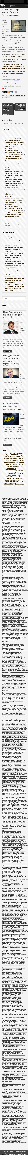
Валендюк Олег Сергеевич (10, 580)
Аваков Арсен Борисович (20, 501)
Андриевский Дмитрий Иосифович (13, 510)
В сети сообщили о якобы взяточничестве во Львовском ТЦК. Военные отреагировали (14, 166)
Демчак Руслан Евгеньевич (13, 647)
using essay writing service (12, 284)
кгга (21, 478)
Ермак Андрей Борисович (13, 677)
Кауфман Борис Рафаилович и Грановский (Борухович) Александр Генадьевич (14, 726)
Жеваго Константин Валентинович (11, 686)
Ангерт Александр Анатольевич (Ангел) (14, 508)
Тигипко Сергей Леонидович (11, 1024)
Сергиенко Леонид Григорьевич (12, 988)
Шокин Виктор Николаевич (14, 1118)
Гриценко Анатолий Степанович (14, 635)
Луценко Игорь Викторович (10, 822)
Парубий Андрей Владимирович (15, 909)
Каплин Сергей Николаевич (18, 722)
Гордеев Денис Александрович (11, 628)
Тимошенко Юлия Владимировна (14, 1024)
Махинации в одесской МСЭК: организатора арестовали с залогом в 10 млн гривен (14, 214)
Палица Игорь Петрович (19, 907)
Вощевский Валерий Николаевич (12, 595)
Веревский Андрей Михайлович (12, 584)
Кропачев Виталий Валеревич (18, 773)
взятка (15, 476)
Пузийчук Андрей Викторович (12, 945)
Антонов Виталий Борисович (11, 513)
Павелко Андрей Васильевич (11, 902)
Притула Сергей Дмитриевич (11, 939)
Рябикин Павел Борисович (16, 965)
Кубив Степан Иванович (17, 780)
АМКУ (6, 453)
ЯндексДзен (6, 83)
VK (18, 81)
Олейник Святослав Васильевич (12, 888)
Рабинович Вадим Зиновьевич (11, 950)
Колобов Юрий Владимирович (14, 750)
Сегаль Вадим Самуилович (10, 980)
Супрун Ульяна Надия (9, 1010)
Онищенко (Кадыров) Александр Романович (12, 893)
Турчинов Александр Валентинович (13, 1045)
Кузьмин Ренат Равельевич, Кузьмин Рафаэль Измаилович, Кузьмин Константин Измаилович (13, 784)
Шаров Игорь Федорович (9, 1100)
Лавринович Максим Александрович (14, 800)
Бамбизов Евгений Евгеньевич (11, 532)
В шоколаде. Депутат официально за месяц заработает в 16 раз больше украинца (15, 273)
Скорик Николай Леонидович (14, 988)
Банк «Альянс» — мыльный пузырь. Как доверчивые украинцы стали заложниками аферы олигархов (13, 66)
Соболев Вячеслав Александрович (11, 996)
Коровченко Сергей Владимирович (11, 759)
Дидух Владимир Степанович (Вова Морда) (11, 660)
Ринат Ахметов (18, 471)
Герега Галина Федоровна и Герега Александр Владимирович (13, 612)
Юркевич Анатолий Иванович (11, 1127)
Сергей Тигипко (6, 97)
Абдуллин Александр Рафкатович (14, 498)
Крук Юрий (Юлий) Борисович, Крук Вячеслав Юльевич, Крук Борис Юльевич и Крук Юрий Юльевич (14, 776)
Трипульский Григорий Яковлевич (13, 1037)
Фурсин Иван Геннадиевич (19, 1068)
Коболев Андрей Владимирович (11, 741)
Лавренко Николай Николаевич (13, 798)
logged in (10, 123)
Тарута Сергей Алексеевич (10, 1020)
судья (17, 484)
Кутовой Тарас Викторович (10, 794)
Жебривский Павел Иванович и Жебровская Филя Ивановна (14, 685)
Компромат (8, 464)
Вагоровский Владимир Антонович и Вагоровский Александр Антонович (13, 576)
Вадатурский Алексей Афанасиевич (13, 578)
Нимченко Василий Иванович (11, 881)
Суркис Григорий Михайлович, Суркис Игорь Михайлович (15, 1012)
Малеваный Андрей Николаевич (12, 835)
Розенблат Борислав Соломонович (12, 959)
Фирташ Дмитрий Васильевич (11, 1062)
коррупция (12, 480)
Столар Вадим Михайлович (18, 1009)
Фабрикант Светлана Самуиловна (12, 1058)
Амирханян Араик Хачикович (11, 507)
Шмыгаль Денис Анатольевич (11, 1118)
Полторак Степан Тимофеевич (11, 931)
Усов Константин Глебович (17, 1055)
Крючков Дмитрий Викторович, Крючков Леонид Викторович (14, 779)
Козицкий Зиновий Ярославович (12, 747)
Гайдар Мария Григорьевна (10, 600)
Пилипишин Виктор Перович (19, 922)
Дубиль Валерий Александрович (12, 668)
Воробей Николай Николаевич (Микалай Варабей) (12, 593)
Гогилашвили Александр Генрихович (13, 620)
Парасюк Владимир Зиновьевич (12, 909)
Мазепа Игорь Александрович (11, 831)
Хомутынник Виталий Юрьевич (12, 1077)
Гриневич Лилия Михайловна (18, 633)
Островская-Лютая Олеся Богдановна (13, 898)
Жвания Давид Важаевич (10, 683)
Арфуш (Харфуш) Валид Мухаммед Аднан (13, 518)
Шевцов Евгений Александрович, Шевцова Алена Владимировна (12, 1105)
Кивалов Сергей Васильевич (19, 728)
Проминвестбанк (20, 95)
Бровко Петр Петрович (17, 566)
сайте (15, 42)
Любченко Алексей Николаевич (11, 826)
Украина (19, 473)
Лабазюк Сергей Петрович (10, 797)
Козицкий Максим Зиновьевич (11, 748)
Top (24, 1151)
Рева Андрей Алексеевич (18, 954)
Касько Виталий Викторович (14, 723)
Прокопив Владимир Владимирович (13, 943)
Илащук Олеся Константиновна (12, 709)
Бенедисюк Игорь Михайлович (18, 546)
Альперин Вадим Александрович (17, 506)
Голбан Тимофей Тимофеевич (11, 621)
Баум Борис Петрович (16, 534)
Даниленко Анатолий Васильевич (13, 644)
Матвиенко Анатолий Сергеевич (13, 839)
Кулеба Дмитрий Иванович (12, 785)
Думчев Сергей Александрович (14, 670)
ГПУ (19, 458)
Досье (17, 460)
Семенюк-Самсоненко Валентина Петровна (12, 983)
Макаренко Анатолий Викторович (12, 833)
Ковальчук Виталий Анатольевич (12, 744)
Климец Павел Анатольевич (16, 736)
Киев (22, 462)
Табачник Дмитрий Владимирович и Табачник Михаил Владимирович (14, 1018)
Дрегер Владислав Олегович (18, 666)
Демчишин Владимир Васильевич (11, 648)
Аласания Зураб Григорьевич (11, 505)
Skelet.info (17, 1153)
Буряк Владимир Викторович (11, 571)
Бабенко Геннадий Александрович (13, 526)
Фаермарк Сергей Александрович (12, 1059)
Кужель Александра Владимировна (13, 781)
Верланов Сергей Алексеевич (10, 585)
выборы (20, 477)
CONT (15, 81)
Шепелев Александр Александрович (12, 1109)
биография (9, 477)
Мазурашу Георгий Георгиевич (11, 832)
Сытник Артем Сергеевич (19, 1014)
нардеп (21, 481)
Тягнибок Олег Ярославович (10, 1046)
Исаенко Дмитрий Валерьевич (13, 715)
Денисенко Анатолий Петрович (12, 650)
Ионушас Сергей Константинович (12, 714)
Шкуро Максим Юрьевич (17, 1116)
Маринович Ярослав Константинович (13, 836)
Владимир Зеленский (9, 458)
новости (8, 483)
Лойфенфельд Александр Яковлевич (14, 818)
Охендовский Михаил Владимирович (14, 899)
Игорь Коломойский (14, 461)
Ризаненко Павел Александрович (14, 956)
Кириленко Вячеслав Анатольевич (12, 729)
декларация (10, 478)
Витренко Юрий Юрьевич (16, 589)
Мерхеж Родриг (14, 852)
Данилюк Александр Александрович (13, 645)
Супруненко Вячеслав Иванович (13, 1011)
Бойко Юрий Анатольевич (10, 562)
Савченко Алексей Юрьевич (10, 968)
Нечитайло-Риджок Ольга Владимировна (15, 879)
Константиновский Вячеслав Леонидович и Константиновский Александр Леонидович (12, 755)
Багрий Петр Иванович (9, 528)
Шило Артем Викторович (18, 1111)
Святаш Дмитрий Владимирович (12, 978)
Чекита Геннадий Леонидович (13, 1090)
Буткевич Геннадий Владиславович (14, 572)
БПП (12, 455)
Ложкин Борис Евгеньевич (10, 817)
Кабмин (17, 462)
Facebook (10, 81)
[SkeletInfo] (14, 6)
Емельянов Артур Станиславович (12, 675)
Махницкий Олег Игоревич (19, 841)
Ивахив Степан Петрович (19, 708)
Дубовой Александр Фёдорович (11, 669)
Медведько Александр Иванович (13, 845)
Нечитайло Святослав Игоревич (12, 878)
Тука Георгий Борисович (18, 1042)
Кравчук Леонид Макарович (11, 769)
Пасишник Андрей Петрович (11, 913)
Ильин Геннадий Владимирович (10, 712)
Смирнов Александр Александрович (12, 992)
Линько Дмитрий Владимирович (11, 810)
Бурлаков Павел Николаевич (17, 570)
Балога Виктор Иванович (18, 530)
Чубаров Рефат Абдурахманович (11, 1097)
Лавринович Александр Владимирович (13, 799)
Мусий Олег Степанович (19, 863)
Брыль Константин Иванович (13, 568)
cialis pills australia (10, 236)
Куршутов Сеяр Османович (17, 793)
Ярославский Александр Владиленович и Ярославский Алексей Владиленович (14, 1139)
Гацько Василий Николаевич (11, 606)
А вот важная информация (10, 498)
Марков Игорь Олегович (9, 837)
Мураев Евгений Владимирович (11, 862)
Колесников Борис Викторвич (11, 749)
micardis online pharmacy (12, 261)
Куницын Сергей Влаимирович (12, 789)
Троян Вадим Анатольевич (10, 1038)
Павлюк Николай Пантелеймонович (11, 905)
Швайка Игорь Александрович (11, 1102)
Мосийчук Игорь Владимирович (10, 858)
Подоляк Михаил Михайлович (17, 930)
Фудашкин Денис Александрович (12, 1066)
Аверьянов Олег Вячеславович (11, 502)
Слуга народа (11, 473)
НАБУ (18, 464)
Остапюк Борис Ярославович (18, 896)
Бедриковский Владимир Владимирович (14, 539)
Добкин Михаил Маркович (12, 662)
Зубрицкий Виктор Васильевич (13, 701)
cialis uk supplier (10, 253)
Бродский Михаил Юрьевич (10, 567)
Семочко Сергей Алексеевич (19, 985)
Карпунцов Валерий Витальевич (12, 723)
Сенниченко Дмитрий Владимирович (14, 986)
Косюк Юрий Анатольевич (18, 765)
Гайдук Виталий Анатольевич (13, 600)
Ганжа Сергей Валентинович (18, 605)
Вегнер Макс (15, 582)
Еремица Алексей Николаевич (11, 676)
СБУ (5, 473)
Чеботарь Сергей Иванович (10, 1089)
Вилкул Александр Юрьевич (13, 585)
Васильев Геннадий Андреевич (13, 580)
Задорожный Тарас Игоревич (11, 693)
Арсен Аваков (13, 453)
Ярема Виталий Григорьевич (13, 1135)
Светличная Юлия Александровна (12, 975)
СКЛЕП (4, 88)
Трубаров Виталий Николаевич (13, 1039)
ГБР (16, 458)
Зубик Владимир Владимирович (11, 700)
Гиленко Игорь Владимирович (11, 614)
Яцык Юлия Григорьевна (20, 1142)
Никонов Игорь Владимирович (11, 880)
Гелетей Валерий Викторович (13, 607)
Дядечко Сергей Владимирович (18, 672)
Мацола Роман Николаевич (10, 843)
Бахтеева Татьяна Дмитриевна (13, 536)
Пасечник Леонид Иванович (17, 911)
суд (14, 483)
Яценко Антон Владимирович (11, 1142)
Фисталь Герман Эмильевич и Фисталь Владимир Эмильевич (14, 1063)
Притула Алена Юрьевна (19, 938)
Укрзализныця (10, 475)
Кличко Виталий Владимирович (12, 737)
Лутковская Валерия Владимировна (13, 821)
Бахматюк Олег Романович (10, 536)
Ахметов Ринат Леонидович (11, 522)
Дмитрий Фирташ (9, 460)
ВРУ (15, 455)
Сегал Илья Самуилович (19, 978)
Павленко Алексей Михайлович (14, 903)
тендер (22, 484)
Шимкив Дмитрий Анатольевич (12, 1112)
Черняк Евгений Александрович (11, 1095)
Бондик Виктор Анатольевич (13, 564)
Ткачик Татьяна (15, 1028)
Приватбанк (19, 469)
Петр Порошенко (14, 467)
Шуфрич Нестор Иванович (10, 1124)
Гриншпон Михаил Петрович (11, 634)
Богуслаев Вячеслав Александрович (12, 558)
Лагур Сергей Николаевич (17, 803)
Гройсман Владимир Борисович (12, 636)
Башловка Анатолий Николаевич (12, 537)
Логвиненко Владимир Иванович (12, 816)
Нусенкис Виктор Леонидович (12, 885)
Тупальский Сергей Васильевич (12, 1044)
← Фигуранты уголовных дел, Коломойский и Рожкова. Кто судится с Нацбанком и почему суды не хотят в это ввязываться (7, 109)
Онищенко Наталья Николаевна (12, 894)
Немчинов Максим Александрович (12, 874)
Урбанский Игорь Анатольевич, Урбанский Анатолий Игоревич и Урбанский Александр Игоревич (13, 1053)
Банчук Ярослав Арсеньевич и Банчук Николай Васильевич (14, 533)
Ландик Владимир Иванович (11, 804)
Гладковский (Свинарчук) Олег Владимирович (11, 616)
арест (20, 475)
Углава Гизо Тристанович (10, 1049)
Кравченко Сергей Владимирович (12, 768)
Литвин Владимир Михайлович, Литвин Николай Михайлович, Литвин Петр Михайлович (14, 812)
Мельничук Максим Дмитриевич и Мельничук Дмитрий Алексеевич (13, 851)
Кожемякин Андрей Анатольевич (12, 745)
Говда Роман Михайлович (18, 618)
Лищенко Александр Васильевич (12, 814)
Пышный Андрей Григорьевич (18, 947)
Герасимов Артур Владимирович (11, 610)
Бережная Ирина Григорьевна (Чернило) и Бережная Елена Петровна (15, 548)
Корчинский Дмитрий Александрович (12, 762)
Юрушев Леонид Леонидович (14, 1128)
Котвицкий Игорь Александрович (12, 766)
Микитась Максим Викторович (13, 854)
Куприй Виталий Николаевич (13, 791)
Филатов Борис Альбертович (15, 1060)
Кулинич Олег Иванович (18, 788)
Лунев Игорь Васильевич (20, 820)
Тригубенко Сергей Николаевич (11, 1036)
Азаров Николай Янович (19, 503)
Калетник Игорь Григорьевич (11, 719)
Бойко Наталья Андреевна (17, 561)
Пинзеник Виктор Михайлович (12, 923)
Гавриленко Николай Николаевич (12, 598)
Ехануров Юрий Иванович (18, 680)
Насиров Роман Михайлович (11, 870)
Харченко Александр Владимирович (13, 1071)
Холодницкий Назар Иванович (11, 1075)
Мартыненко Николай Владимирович (13, 838)
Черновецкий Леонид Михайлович (13, 1093)
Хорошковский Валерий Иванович (12, 1079)
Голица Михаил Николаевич (13, 622)
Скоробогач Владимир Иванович (12, 990)
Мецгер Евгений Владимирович (13, 852)
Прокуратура (7, 471)
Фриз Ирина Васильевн (17, 1064)
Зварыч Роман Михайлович (13, 693)
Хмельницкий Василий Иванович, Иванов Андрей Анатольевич (13, 1073)
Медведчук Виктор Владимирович (14, 843)
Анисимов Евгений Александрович (13, 511)
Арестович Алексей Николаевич (14, 513)
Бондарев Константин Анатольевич (13, 562)
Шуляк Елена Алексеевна (16, 1123)
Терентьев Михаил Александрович (13, 1023)
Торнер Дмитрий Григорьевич (11, 1033)
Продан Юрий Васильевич (18, 942)
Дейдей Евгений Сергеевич (10, 647)
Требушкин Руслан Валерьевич (17, 1034)
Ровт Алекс (19, 957)
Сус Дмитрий (6, 1014)
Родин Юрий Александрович (15, 957)
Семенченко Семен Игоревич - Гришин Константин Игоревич (14, 981)
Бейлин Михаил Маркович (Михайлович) (13, 541)
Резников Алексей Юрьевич (10, 956)
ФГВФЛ (17, 475)
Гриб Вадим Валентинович (10, 630)
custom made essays (10, 276)
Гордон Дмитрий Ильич (20, 629)
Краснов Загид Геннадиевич (13, 770)
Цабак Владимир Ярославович (11, 1084)
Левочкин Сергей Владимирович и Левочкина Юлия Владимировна (15, 805)
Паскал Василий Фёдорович (13, 913)
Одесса (14, 466)
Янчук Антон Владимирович (11, 1134)
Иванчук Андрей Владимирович (12, 705)
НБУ (6, 95)
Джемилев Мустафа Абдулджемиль (12, 656)
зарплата (17, 478)
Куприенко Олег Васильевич (11, 790)
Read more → (7, 351)
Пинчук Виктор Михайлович (14, 924)
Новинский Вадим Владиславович (11, 883)
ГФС (22, 458)
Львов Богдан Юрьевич (17, 825)
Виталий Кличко (17, 456)
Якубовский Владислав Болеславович (14, 1133)
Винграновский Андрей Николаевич (13, 587)
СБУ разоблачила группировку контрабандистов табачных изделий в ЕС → (20, 107)
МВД (14, 464)
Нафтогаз (9, 466)
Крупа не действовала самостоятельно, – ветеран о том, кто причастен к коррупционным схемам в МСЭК (15, 191)
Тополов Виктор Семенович (18, 1032)
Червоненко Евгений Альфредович (13, 1091)
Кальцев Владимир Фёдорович (14, 719)
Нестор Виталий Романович (17, 876)
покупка (11, 95)
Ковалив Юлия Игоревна (16, 743)
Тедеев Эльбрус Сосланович (16, 1021)
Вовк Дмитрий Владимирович (14, 589)
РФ (11, 471)
